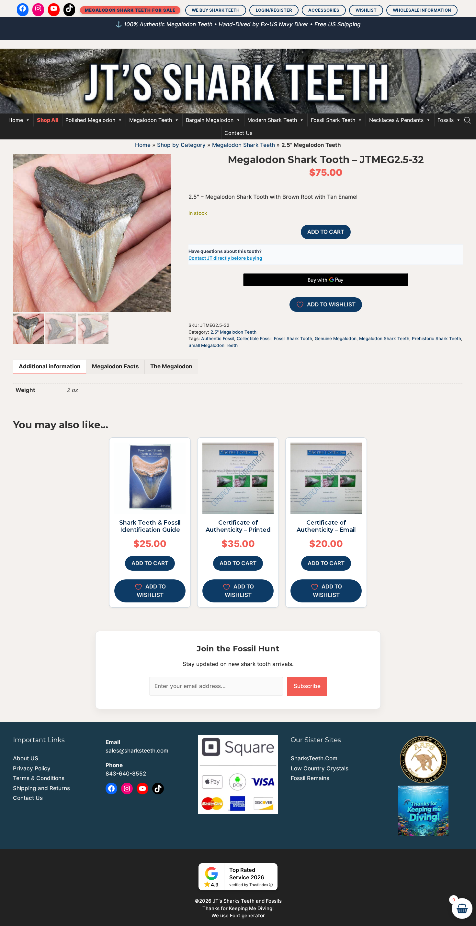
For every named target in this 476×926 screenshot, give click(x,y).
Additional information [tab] (50, 366)
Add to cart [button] (149, 563)
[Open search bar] (467, 120)
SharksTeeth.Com (314, 758)
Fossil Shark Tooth (293, 338)
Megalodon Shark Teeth (243, 145)
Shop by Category (181, 145)
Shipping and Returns (41, 788)
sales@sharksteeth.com (137, 750)
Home (15, 120)
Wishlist (366, 10)
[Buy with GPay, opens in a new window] (325, 279)
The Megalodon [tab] (171, 366)
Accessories (323, 10)
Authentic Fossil (217, 338)
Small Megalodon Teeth (213, 345)
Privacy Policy (32, 768)
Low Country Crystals (319, 768)
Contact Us (238, 133)
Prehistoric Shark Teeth (436, 338)
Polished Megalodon (90, 120)
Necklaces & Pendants (396, 120)
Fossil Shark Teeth (333, 120)
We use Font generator (238, 915)
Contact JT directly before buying (225, 258)
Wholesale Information (422, 10)
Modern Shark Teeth (272, 120)
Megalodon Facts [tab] (115, 366)
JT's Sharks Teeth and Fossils (247, 901)
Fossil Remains (310, 778)
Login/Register (274, 10)
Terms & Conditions (38, 778)
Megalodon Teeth (150, 120)
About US (25, 758)
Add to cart (325, 232)
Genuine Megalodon (336, 338)
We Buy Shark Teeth (216, 10)
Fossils (445, 120)
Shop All (48, 120)
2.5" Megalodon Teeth (233, 332)
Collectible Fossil (254, 338)
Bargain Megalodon (209, 120)
